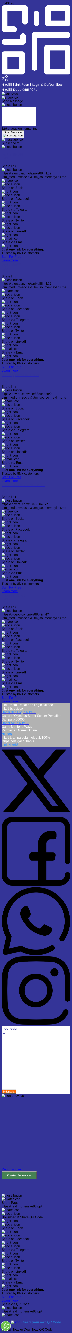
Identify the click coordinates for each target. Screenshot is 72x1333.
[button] (36, 1138)
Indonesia (8, 1091)
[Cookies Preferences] (6, 1326)
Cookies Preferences (19, 1175)
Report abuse (11, 1169)
